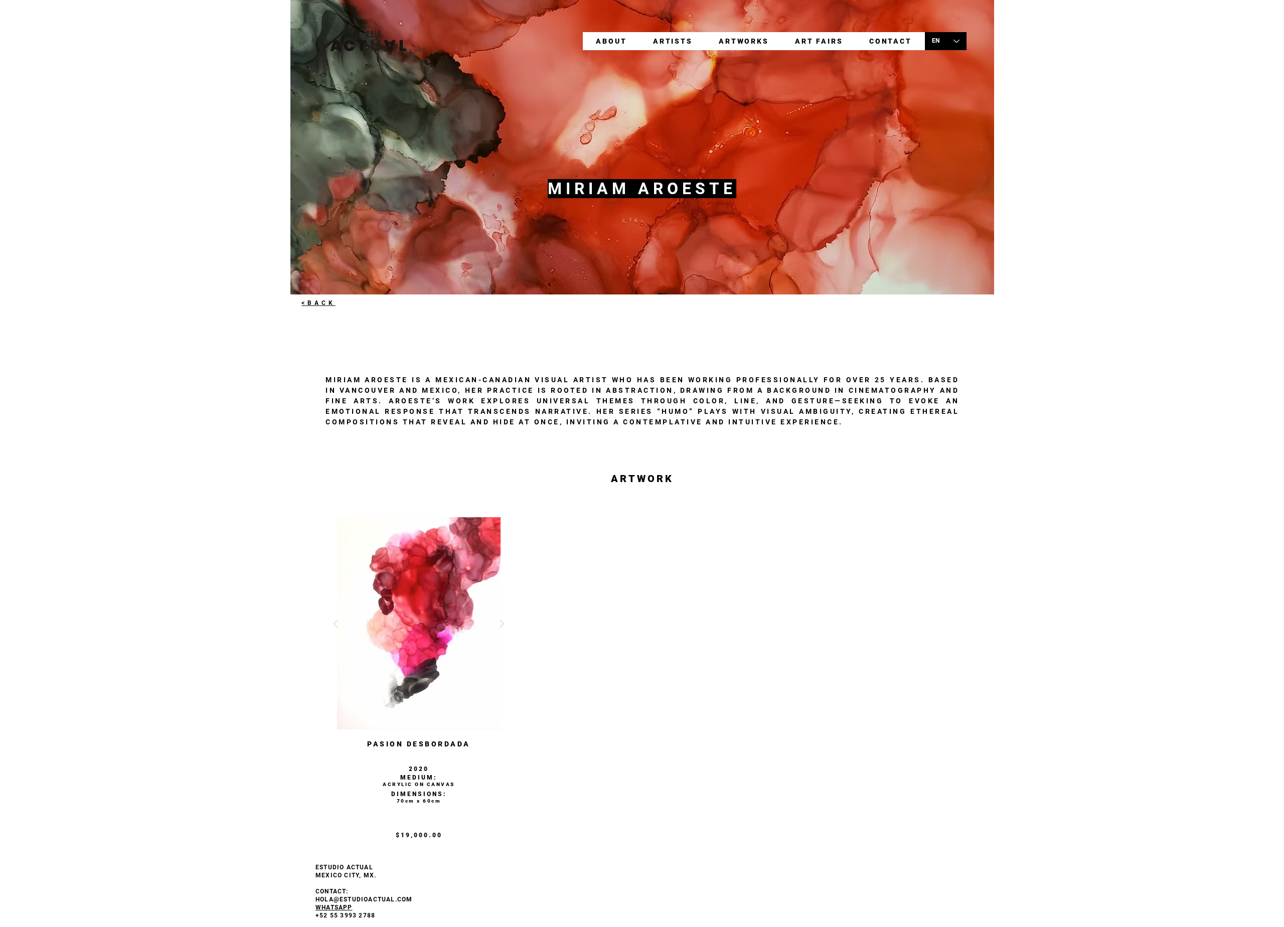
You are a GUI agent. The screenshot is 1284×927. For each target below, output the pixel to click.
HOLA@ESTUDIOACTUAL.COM (363, 899)
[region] (418, 686)
